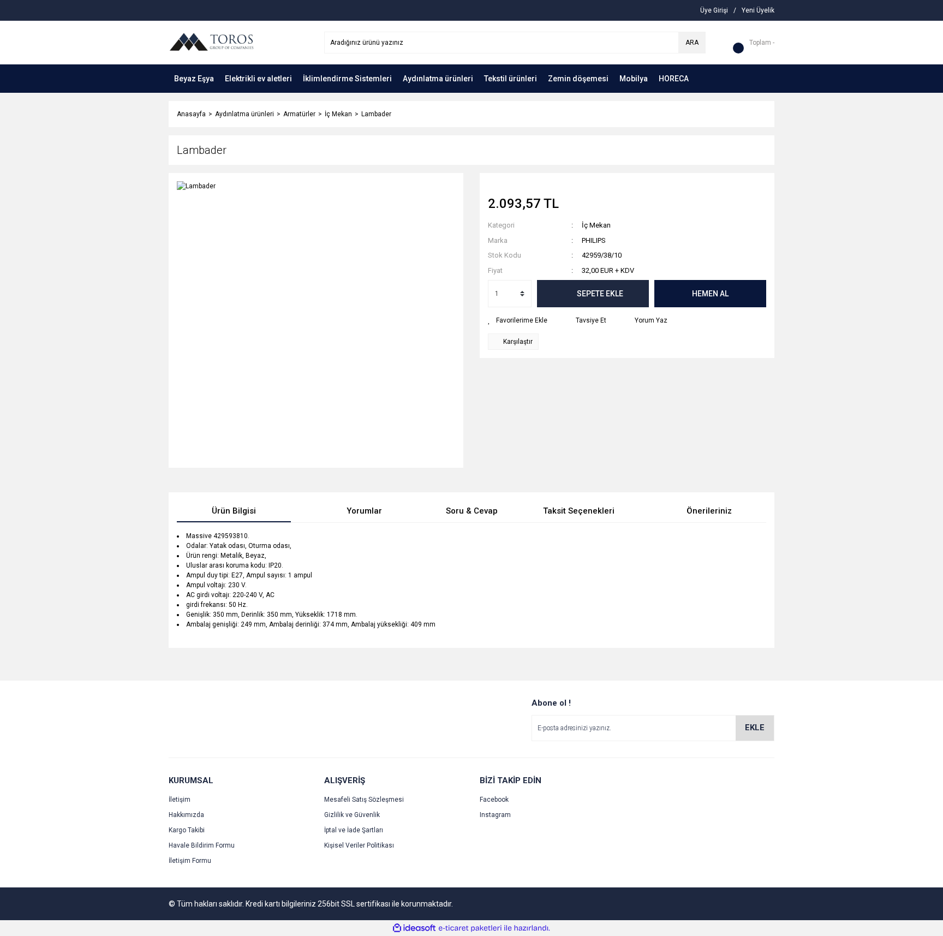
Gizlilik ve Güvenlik (352, 815)
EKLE (755, 727)
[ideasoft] (414, 928)
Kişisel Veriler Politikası (359, 845)
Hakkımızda (186, 815)
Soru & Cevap (472, 511)
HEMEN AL (710, 293)
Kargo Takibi (187, 830)
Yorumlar (364, 511)
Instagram (495, 815)
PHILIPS (594, 240)
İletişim (179, 799)
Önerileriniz (709, 511)
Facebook (494, 799)
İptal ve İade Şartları (353, 830)
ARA (692, 42)
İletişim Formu (190, 861)
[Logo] (211, 42)
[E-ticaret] (470, 928)
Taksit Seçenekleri (578, 511)
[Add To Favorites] (517, 320)
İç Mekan (596, 225)
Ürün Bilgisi (234, 511)
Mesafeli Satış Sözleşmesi (364, 799)
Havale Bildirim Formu (202, 845)
